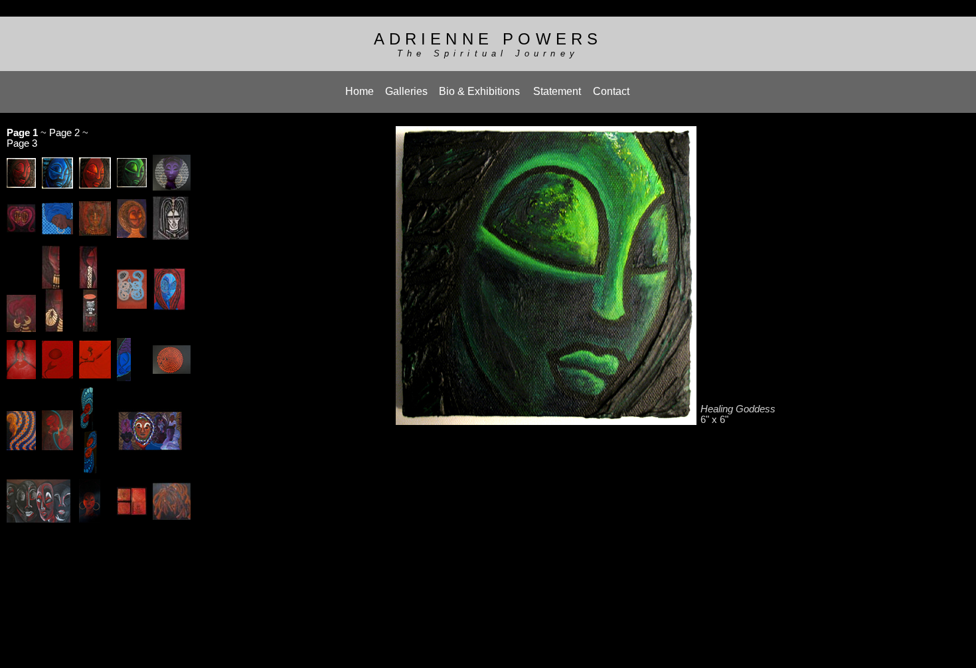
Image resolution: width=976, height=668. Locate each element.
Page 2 (64, 132)
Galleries (406, 91)
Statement (557, 91)
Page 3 (22, 143)
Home (359, 91)
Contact (611, 91)
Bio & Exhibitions (479, 91)
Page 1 (22, 132)
